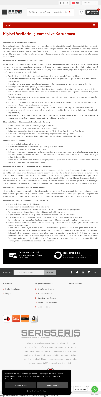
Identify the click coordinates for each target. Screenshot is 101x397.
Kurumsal (7, 283)
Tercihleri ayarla (20, 385)
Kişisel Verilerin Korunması (48, 298)
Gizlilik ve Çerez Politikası (37, 391)
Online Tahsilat (75, 283)
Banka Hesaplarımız (12, 289)
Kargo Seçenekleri (45, 307)
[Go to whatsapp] (94, 389)
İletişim (8, 293)
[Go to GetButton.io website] (94, 394)
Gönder (50, 272)
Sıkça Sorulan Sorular (46, 289)
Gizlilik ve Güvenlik (45, 293)
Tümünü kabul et (52, 385)
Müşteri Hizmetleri (44, 283)
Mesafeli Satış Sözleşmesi (47, 302)
